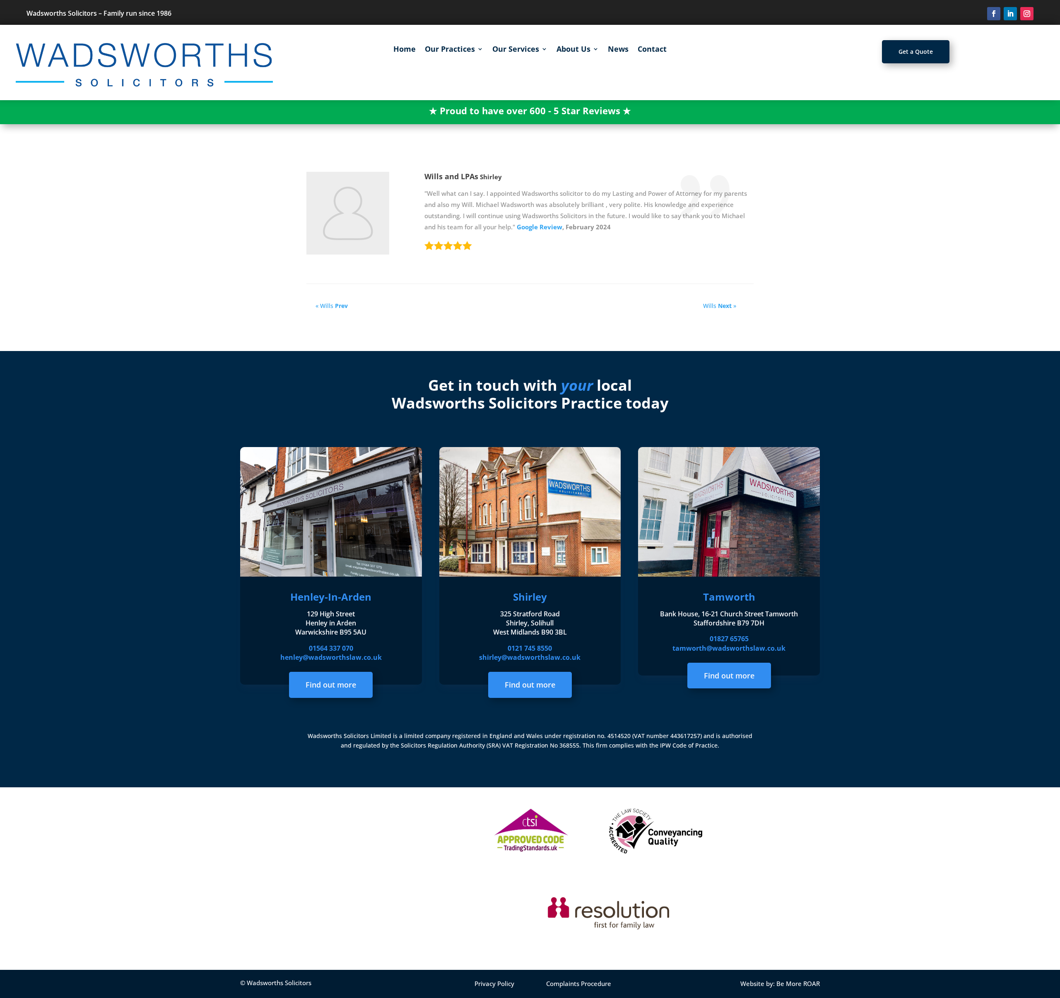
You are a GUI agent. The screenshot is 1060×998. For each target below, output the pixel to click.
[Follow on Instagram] (1027, 13)
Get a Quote (916, 51)
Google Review (539, 227)
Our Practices (450, 50)
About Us (573, 50)
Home (404, 50)
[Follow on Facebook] (993, 13)
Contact (652, 50)
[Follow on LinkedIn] (1010, 13)
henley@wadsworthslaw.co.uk (331, 657)
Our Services (515, 50)
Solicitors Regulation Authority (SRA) (451, 745)
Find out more (331, 685)
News (618, 50)
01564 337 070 (331, 648)
